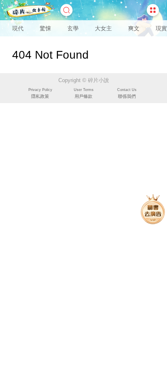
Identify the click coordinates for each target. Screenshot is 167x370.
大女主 (103, 28)
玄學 (73, 28)
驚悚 (45, 28)
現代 (18, 28)
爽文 (133, 28)
